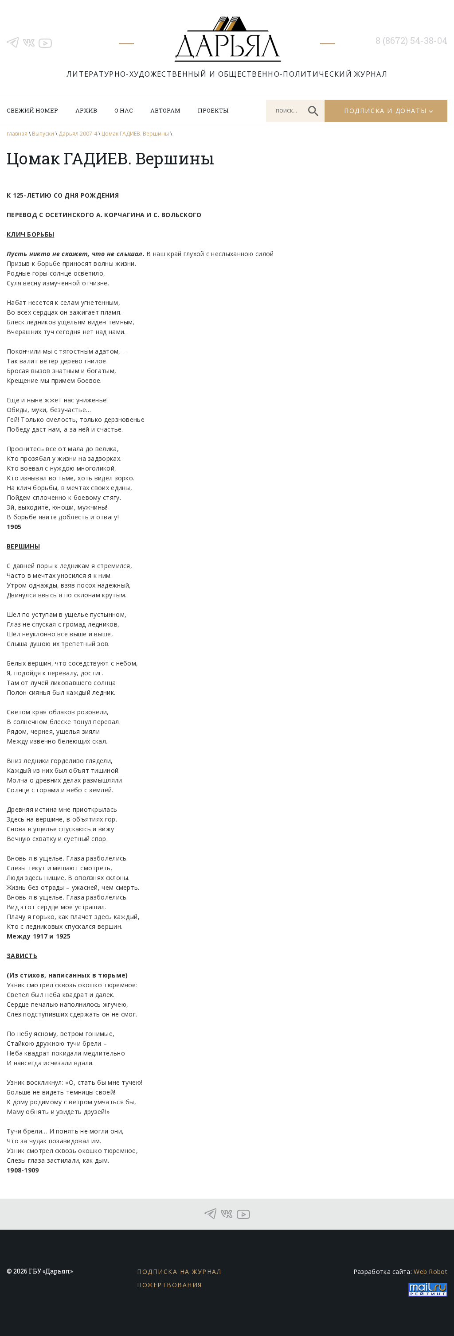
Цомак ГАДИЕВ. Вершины (135, 133)
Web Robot (430, 1271)
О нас (123, 110)
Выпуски (43, 133)
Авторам (165, 110)
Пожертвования (169, 1285)
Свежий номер (32, 110)
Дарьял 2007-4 (78, 133)
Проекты (213, 110)
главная (17, 133)
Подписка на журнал (179, 1271)
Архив (86, 110)
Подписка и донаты (385, 110)
